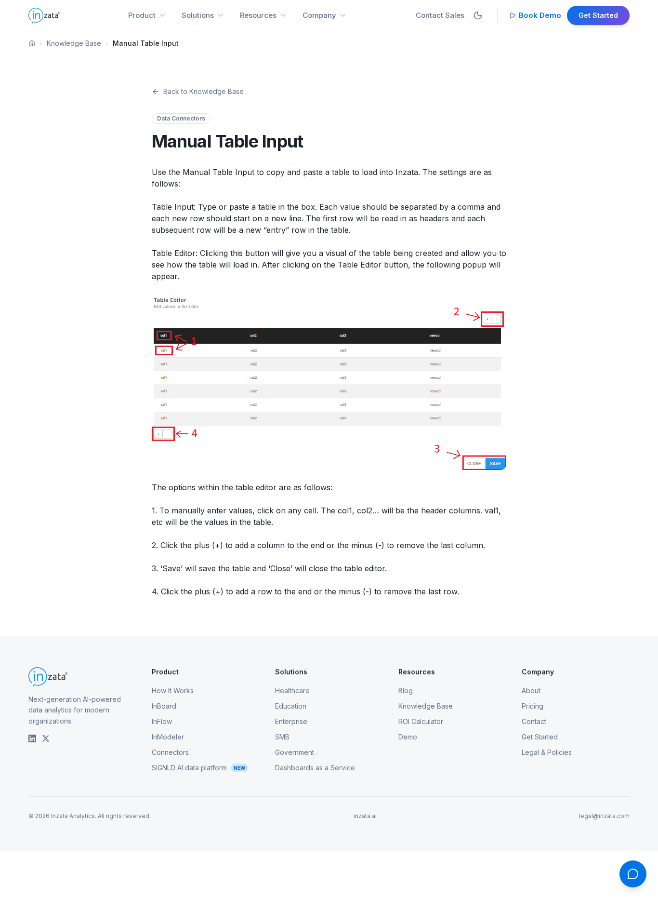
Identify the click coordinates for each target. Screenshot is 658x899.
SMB (282, 737)
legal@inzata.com (604, 815)
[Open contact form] (632, 873)
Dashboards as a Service (315, 768)
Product (142, 15)
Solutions (198, 15)
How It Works (173, 690)
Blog (405, 690)
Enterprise (291, 721)
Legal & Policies (547, 752)
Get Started (598, 15)
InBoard (164, 706)
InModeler (168, 737)
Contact (534, 721)
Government (294, 752)
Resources (258, 15)
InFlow (162, 721)
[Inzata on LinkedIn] (32, 738)
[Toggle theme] (478, 15)
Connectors (170, 752)
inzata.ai (365, 815)
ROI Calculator (420, 721)
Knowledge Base (74, 43)
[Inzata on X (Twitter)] (46, 738)
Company (319, 15)
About (531, 690)
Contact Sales (440, 15)
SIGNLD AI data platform (198, 768)
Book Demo (540, 15)
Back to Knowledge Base (203, 91)
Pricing (532, 706)
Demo (407, 737)
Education (290, 706)
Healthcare (292, 690)
